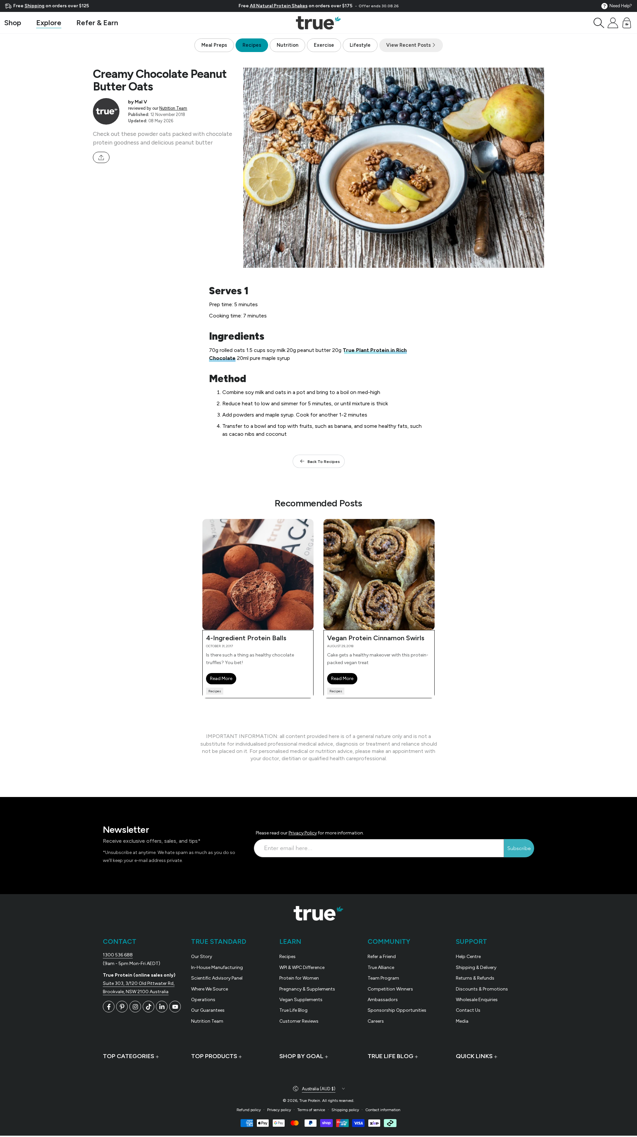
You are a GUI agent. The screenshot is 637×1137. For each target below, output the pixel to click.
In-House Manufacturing (217, 967)
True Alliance (381, 967)
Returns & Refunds (475, 978)
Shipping (34, 6)
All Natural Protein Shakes (279, 6)
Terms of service (311, 1110)
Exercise (324, 45)
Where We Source (209, 989)
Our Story (201, 956)
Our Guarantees (208, 1010)
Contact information (382, 1110)
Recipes (252, 45)
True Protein (309, 1100)
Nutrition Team (173, 108)
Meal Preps (214, 45)
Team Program (383, 978)
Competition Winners (390, 989)
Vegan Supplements (300, 999)
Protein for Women (299, 978)
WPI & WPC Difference (301, 967)
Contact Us (468, 1010)
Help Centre (468, 956)
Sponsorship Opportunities (397, 1010)
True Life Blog (293, 1010)
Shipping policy (345, 1110)
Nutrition (287, 45)
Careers (376, 1021)
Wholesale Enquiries (477, 999)
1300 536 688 (118, 955)
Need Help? (620, 5)
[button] (599, 23)
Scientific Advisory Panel (217, 978)
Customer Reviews (298, 1021)
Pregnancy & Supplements (307, 989)
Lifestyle (360, 45)
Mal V (141, 102)
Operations (203, 999)
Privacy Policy (303, 833)
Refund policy (249, 1110)
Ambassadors (383, 999)
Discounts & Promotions (482, 989)
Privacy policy (279, 1110)
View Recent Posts (409, 45)
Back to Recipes (324, 461)
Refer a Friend (382, 956)
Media (462, 1021)
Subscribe (519, 848)
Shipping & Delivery (476, 967)
